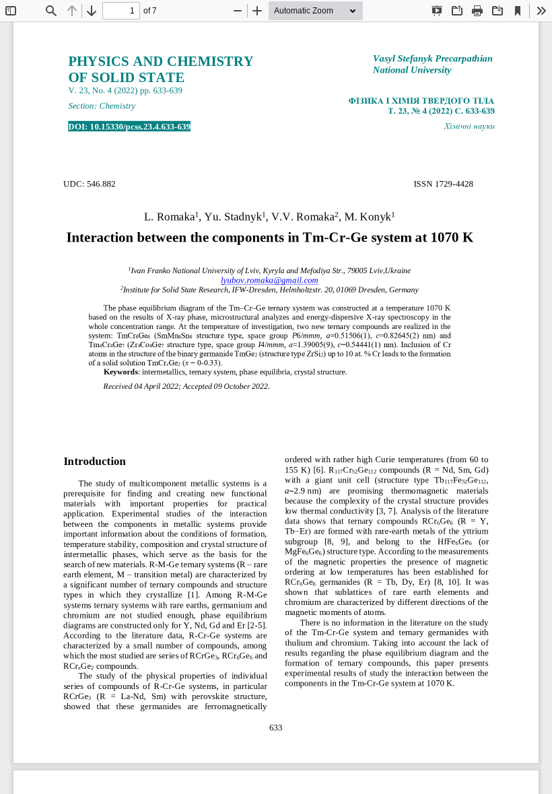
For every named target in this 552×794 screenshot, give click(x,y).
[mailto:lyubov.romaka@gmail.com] (269, 280)
